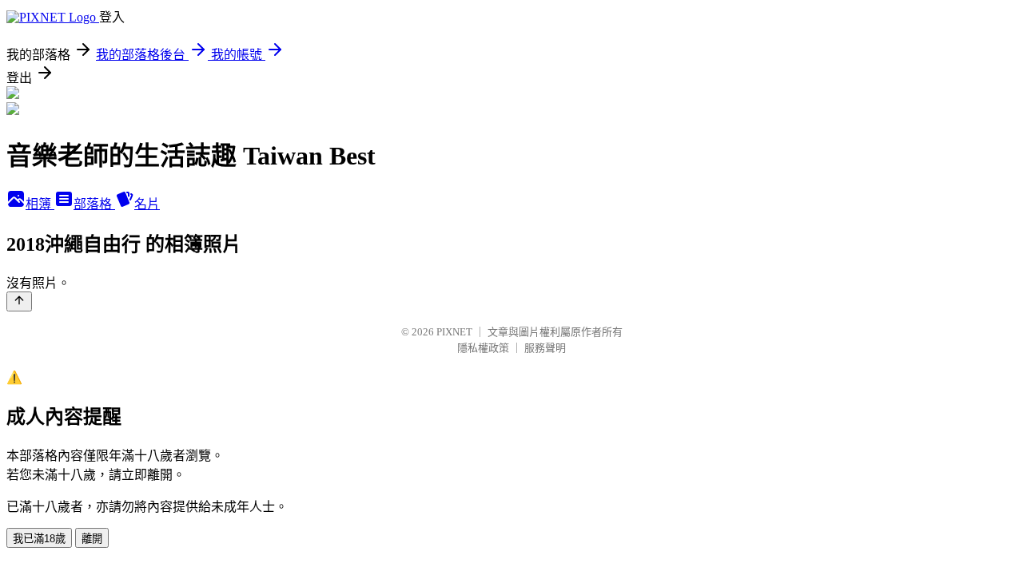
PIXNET (454, 332)
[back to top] (19, 301)
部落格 (94, 204)
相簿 (40, 204)
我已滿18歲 (39, 539)
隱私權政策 (483, 348)
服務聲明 (545, 348)
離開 (92, 539)
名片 (147, 204)
